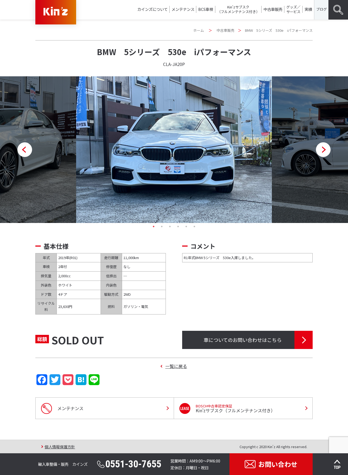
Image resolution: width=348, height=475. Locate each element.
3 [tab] (170, 226)
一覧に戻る (176, 366)
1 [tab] (153, 226)
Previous (24, 149)
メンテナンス (183, 9)
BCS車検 (205, 9)
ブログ (321, 9)
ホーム (198, 30)
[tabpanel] (174, 149)
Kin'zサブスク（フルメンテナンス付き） (235, 408)
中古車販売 (272, 9)
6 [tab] (194, 226)
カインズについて (152, 9)
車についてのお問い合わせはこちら (243, 339)
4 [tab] (178, 226)
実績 (308, 9)
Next (323, 149)
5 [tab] (186, 226)
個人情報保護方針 (60, 446)
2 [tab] (161, 226)
